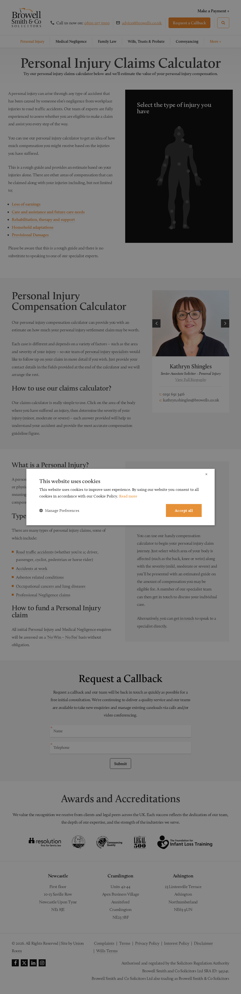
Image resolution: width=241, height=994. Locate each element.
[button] (59, 510)
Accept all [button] (184, 510)
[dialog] (120, 497)
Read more (128, 496)
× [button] (206, 474)
